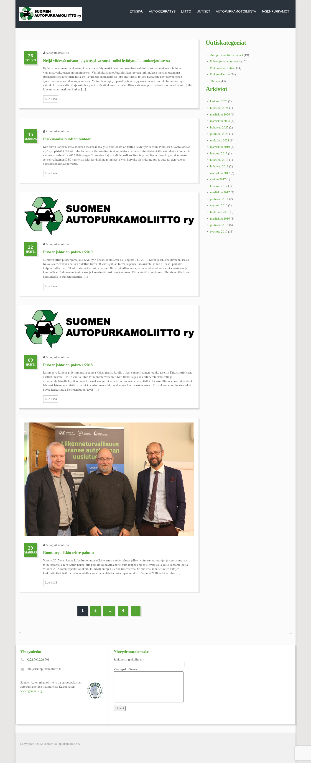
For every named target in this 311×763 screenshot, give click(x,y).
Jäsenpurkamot (275, 11)
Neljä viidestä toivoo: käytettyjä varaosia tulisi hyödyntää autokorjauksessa (106, 60)
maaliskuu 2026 (220, 114)
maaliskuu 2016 (220, 218)
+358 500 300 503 (38, 659)
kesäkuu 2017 (218, 186)
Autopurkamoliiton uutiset (226, 55)
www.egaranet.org (31, 691)
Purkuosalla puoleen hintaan (67, 139)
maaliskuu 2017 (220, 192)
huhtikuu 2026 (219, 108)
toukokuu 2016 (219, 212)
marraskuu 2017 (220, 173)
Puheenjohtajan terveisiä (225, 61)
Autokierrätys (162, 11)
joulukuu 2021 (219, 134)
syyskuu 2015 (218, 231)
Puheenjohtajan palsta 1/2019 (68, 252)
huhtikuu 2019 (219, 159)
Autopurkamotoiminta (236, 11)
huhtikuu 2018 (219, 166)
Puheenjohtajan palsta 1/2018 (68, 365)
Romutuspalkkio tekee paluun (68, 552)
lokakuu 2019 (218, 153)
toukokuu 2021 (219, 140)
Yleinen (215, 81)
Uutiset (203, 11)
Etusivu (136, 11)
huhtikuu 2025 (219, 127)
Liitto (186, 11)
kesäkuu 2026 (218, 101)
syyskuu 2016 (218, 205)
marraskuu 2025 (220, 121)
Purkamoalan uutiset (222, 68)
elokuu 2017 (218, 179)
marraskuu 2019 (220, 147)
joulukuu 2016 (219, 199)
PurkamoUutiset (220, 74)
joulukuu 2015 (219, 225)
